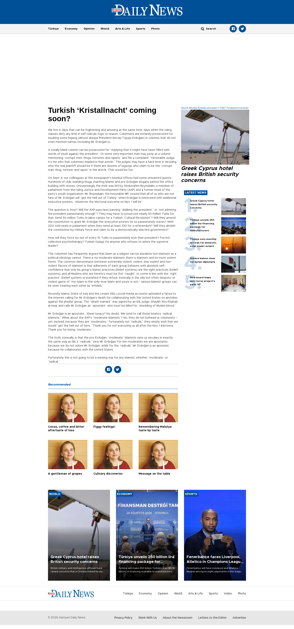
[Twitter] (242, 28)
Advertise (239, 617)
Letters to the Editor (212, 617)
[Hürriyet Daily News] (147, 11)
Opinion (89, 28)
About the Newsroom (177, 617)
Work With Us (147, 617)
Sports (140, 28)
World (105, 28)
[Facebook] (233, 28)
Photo (155, 28)
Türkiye (53, 28)
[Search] (202, 28)
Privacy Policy (123, 617)
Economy (71, 28)
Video (228, 593)
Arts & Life (122, 28)
